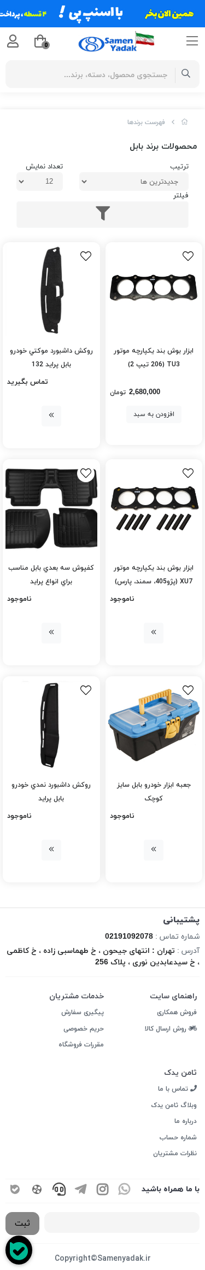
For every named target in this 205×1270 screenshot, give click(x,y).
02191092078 (129, 937)
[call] (59, 1191)
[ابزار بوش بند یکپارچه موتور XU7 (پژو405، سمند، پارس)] (154, 508)
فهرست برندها (146, 122)
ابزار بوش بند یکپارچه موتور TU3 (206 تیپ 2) (154, 358)
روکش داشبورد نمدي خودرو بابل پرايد (51, 792)
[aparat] (37, 1191)
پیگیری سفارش (82, 1012)
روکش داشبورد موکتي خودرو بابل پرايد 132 (51, 358)
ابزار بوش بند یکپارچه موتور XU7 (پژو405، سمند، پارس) (154, 575)
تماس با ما (174, 1089)
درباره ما (185, 1121)
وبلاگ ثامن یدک (174, 1105)
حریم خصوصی (83, 1029)
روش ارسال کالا (167, 1029)
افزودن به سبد (153, 414)
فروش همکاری (177, 1012)
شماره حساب (178, 1137)
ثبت (22, 1224)
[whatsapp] (124, 1191)
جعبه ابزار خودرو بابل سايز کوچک (154, 792)
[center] (186, 74)
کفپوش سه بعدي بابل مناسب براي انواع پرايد (51, 575)
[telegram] (81, 1191)
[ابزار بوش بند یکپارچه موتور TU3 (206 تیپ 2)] (154, 291)
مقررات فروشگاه (81, 1044)
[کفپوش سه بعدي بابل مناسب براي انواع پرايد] (51, 508)
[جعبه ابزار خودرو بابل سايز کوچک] (154, 725)
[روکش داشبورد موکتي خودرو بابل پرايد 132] (51, 291)
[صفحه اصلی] (185, 122)
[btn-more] (51, 416)
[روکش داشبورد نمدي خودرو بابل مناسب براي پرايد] (51, 725)
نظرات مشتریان (175, 1153)
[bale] (15, 1191)
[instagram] (103, 1191)
